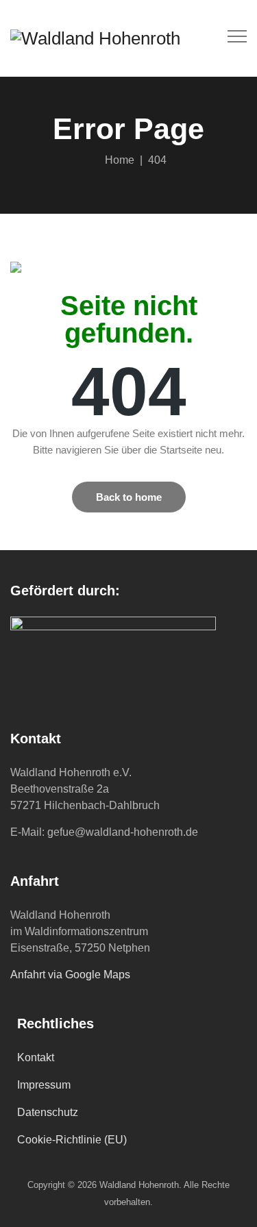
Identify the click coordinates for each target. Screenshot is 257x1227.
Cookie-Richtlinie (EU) (72, 1139)
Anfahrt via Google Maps (70, 974)
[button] (129, 497)
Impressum (44, 1085)
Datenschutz (47, 1112)
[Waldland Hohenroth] (95, 38)
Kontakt (35, 1057)
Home (116, 160)
